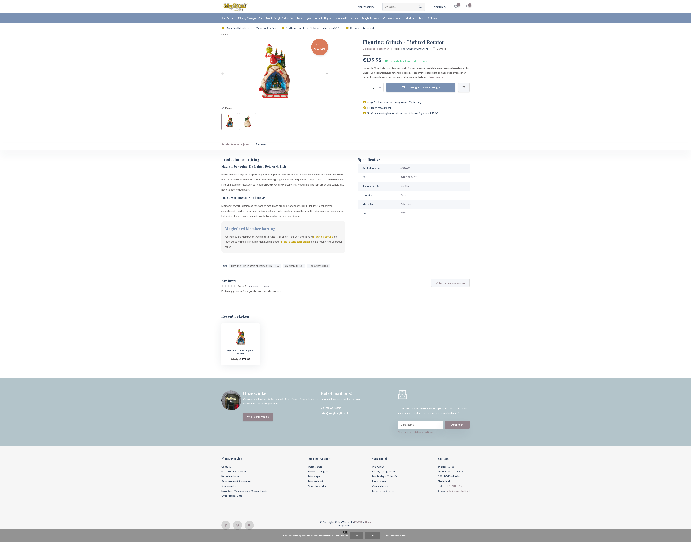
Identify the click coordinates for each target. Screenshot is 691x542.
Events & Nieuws (429, 18)
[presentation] (222, 73)
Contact (226, 466)
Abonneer (457, 424)
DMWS (358, 522)
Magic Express (370, 18)
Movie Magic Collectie (279, 18)
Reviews (261, 144)
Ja (357, 535)
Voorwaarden (228, 485)
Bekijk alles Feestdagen (376, 48)
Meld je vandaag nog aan (296, 241)
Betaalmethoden (230, 476)
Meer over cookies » (396, 535)
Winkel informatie (258, 416)
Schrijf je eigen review (452, 282)
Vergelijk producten (319, 485)
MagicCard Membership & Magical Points (244, 490)
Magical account (323, 236)
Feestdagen (304, 18)
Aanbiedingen (323, 18)
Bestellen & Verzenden (234, 471)
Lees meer (435, 77)
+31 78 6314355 (331, 408)
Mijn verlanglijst (317, 481)
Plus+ (368, 522)
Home (224, 34)
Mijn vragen (314, 476)
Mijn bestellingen (318, 471)
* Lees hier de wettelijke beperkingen (416, 432)
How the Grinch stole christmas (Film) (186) (255, 265)
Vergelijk (441, 48)
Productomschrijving (235, 144)
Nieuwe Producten (347, 18)
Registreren (315, 466)
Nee (372, 535)
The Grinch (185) (318, 265)
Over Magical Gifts (231, 495)
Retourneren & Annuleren (236, 481)
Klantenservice (366, 6)
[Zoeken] (420, 7)
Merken (410, 18)
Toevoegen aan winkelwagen (423, 87)
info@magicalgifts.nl (334, 413)
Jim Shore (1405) (294, 265)
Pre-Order (227, 18)
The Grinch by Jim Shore (414, 48)
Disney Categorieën (250, 18)
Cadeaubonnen (392, 18)
